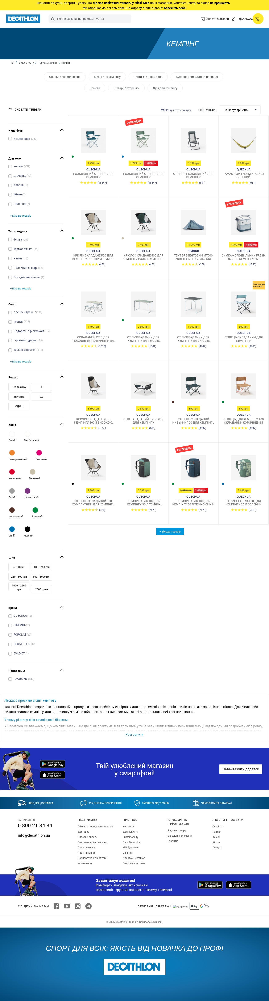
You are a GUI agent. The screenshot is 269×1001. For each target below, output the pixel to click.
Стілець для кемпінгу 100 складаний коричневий (243, 420)
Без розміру (19, 387)
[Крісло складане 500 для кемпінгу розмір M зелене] (143, 223)
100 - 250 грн (42, 567)
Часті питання (86, 852)
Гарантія (173, 841)
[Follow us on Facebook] (56, 906)
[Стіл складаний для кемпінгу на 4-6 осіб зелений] (143, 305)
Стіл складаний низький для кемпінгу (143, 420)
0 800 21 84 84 (35, 825)
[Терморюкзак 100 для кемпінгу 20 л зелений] (243, 469)
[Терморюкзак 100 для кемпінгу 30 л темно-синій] (193, 469)
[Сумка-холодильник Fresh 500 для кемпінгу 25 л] (243, 223)
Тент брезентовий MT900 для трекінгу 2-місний (193, 257)
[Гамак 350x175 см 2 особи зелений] (243, 141)
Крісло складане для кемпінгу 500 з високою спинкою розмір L (93, 420)
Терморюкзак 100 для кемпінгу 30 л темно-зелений (143, 502)
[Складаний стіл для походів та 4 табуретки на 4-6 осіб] (93, 305)
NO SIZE (19, 396)
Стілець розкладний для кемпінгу (193, 175)
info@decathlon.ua (34, 835)
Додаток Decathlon (134, 858)
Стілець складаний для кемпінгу (243, 339)
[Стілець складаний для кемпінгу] (243, 305)
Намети (95, 88)
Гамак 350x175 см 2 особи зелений (243, 175)
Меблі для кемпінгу (107, 77)
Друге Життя (130, 831)
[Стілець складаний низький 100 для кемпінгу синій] (193, 387)
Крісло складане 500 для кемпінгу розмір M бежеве (93, 257)
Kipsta (216, 842)
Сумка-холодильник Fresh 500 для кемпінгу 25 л (243, 257)
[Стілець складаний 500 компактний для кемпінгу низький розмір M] (93, 469)
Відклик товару (177, 830)
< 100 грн (18, 567)
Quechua (217, 826)
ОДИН (18, 406)
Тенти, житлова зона (148, 77)
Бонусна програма (134, 863)
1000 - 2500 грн (19, 587)
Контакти (128, 826)
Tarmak (216, 831)
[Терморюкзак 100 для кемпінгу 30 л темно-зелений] (143, 469)
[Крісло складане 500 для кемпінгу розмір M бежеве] (93, 223)
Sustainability (130, 837)
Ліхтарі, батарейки (126, 88)
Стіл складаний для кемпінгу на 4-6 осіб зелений (143, 339)
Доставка (83, 831)
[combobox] (90, 18)
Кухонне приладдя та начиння (197, 77)
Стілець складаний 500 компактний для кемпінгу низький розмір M (93, 502)
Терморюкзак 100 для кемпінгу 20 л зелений (243, 502)
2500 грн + (41, 589)
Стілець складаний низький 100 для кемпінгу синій (193, 420)
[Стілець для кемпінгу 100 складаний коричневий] (243, 387)
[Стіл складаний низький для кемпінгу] (143, 387)
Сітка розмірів (86, 847)
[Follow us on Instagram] (77, 906)
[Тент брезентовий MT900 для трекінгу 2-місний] (193, 223)
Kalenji (216, 837)
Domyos (217, 847)
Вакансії (128, 852)
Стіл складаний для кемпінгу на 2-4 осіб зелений (193, 339)
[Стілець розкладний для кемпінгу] (193, 141)
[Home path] (14, 62)
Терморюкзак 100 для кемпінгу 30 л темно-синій (193, 502)
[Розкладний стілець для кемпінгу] (93, 141)
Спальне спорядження (64, 77)
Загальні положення (180, 835)
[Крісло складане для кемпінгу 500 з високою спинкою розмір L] (93, 387)
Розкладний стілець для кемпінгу (93, 175)
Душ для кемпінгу (165, 88)
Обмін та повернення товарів (95, 826)
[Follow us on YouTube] (67, 906)
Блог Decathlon (132, 842)
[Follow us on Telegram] (88, 906)
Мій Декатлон (131, 847)
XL (41, 396)
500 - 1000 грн (41, 576)
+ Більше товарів (20, 215)
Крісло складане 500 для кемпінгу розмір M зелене (143, 257)
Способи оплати (87, 837)
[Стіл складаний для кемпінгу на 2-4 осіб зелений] (193, 305)
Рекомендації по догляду (93, 842)
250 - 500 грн (19, 576)
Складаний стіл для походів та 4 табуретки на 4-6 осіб (93, 339)
